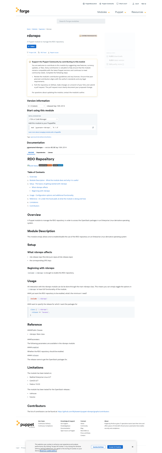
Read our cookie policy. (48, 451)
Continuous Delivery (44, 423)
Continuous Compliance (45, 426)
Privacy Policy (25, 448)
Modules (102, 11)
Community (84, 426)
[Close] (132, 446)
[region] (81, 447)
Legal (17, 448)
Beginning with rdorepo (41, 191)
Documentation (65, 428)
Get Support (64, 423)
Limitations (34, 202)
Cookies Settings (98, 447)
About (82, 423)
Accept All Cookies (115, 447)
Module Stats (111, 53)
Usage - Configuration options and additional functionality (52, 195)
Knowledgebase (65, 426)
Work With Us (85, 431)
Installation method (35, 116)
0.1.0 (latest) (32, 106)
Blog (82, 428)
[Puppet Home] (25, 428)
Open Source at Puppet (68, 431)
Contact (83, 435)
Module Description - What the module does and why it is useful (54, 180)
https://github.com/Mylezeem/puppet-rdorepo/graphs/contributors (83, 411)
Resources (137, 11)
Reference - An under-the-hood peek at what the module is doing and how (58, 199)
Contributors (34, 206)
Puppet (119, 11)
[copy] (93, 127)
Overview (33, 177)
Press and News (85, 433)
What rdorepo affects (40, 187)
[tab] (31, 152)
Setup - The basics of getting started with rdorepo (48, 184)
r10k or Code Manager (38, 119)
